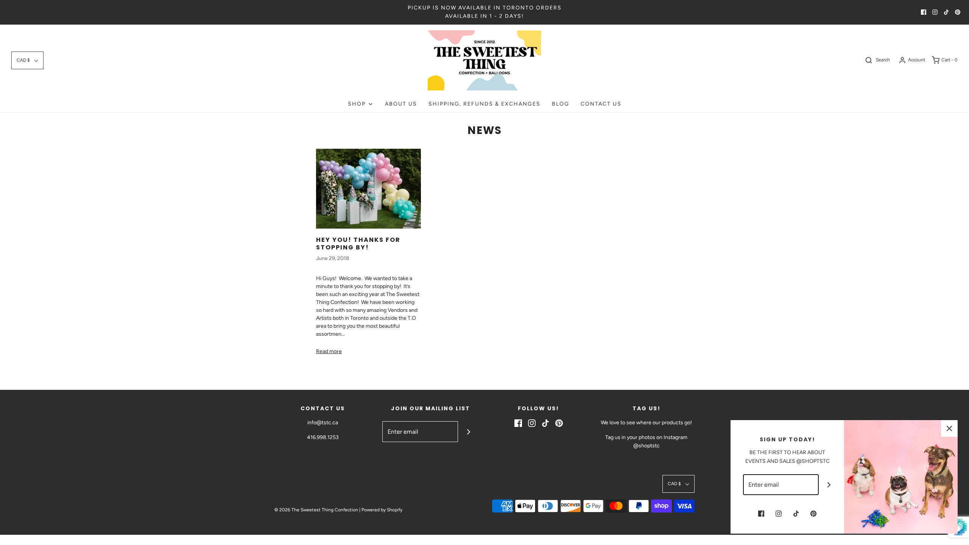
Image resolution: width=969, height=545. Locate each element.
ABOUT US (401, 104)
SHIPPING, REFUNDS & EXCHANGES (484, 104)
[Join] (468, 431)
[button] (27, 60)
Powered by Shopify (381, 509)
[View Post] (368, 189)
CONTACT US (601, 104)
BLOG (560, 104)
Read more (329, 351)
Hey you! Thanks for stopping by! (358, 243)
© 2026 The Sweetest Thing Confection (316, 509)
